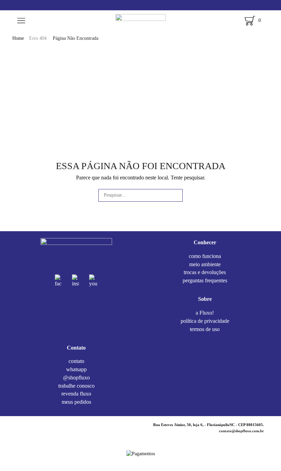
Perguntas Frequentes (205, 280)
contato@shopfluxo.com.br (241, 431)
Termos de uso (205, 328)
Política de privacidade (205, 321)
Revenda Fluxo (76, 394)
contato (76, 361)
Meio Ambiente (205, 264)
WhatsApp (76, 369)
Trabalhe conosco (76, 386)
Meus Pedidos (76, 401)
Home (18, 38)
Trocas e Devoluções (205, 272)
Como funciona (205, 256)
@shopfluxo (76, 377)
